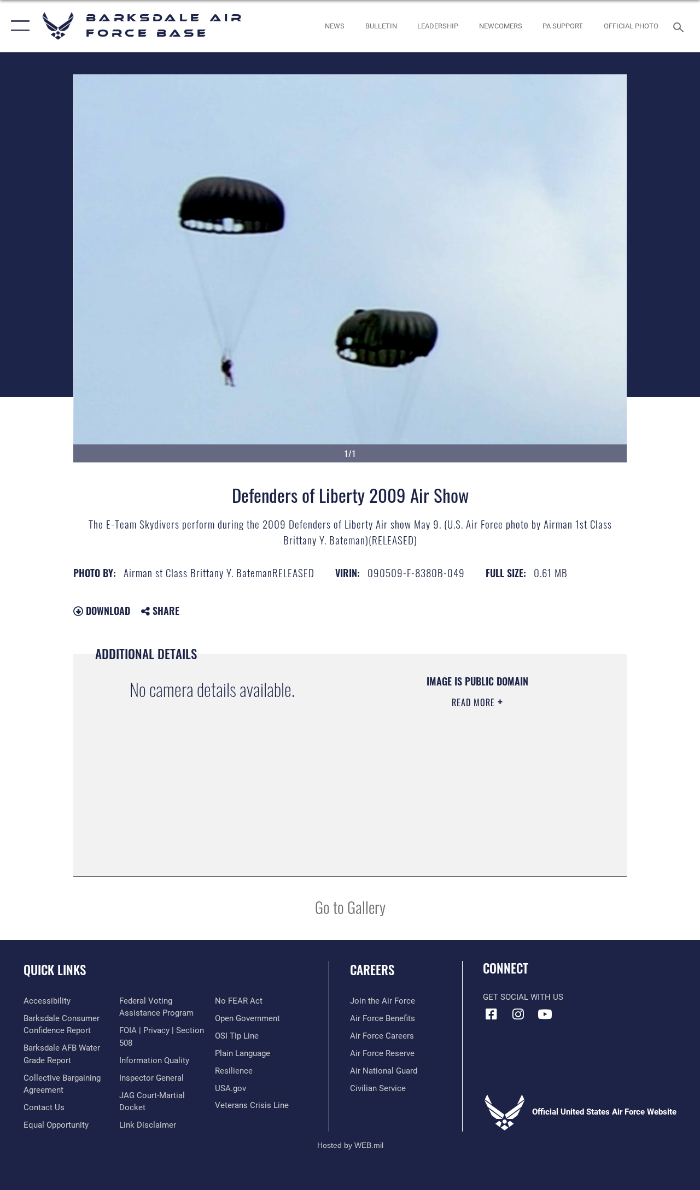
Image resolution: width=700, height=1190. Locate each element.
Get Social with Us (523, 997)
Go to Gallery (350, 906)
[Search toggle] (680, 26)
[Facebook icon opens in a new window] (491, 1014)
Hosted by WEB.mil (350, 1145)
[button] (18, 26)
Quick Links (55, 970)
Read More (475, 702)
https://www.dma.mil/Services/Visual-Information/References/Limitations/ (470, 794)
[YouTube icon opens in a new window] (544, 1014)
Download (106, 610)
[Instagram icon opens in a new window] (518, 1014)
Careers (372, 970)
